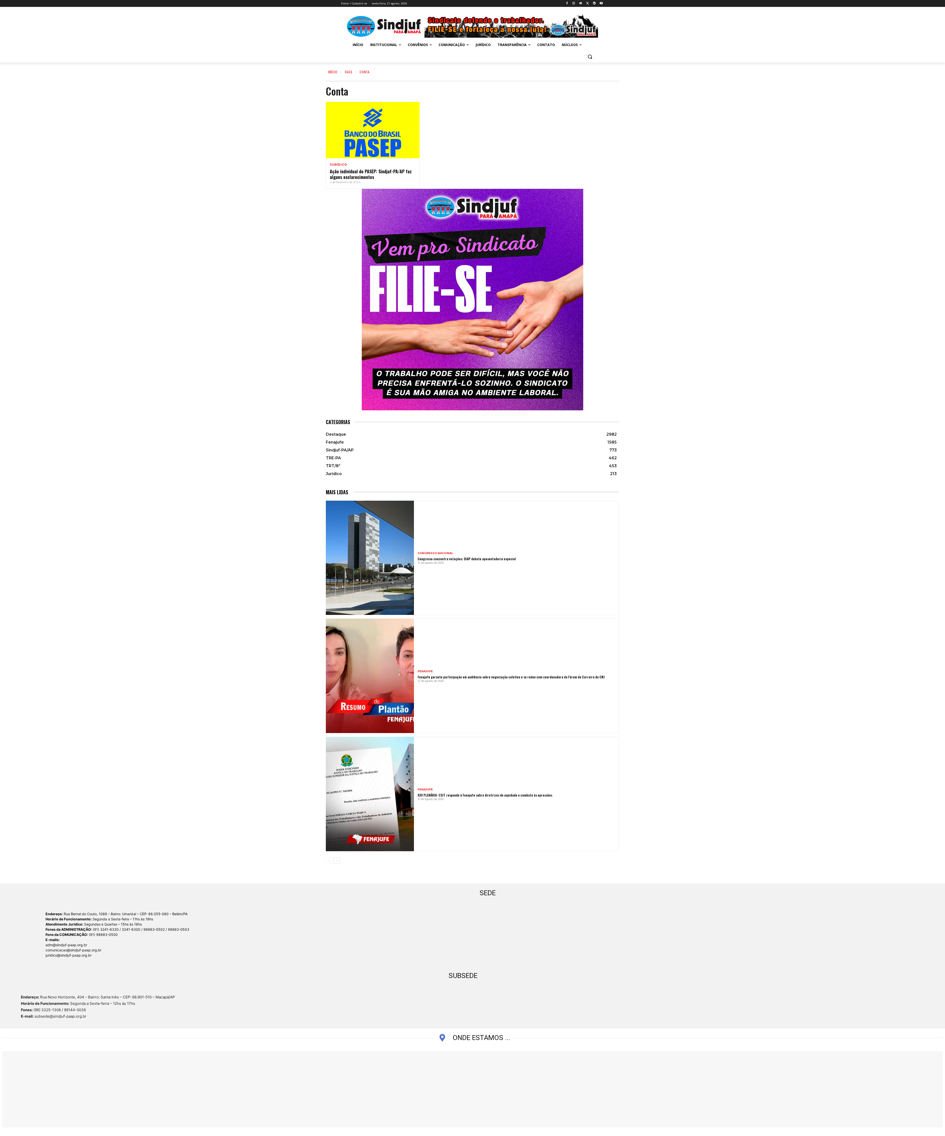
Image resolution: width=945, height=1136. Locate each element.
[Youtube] (601, 3)
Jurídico (338, 164)
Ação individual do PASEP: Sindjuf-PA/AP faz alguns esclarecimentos (371, 174)
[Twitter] (587, 3)
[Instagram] (574, 3)
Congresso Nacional (435, 553)
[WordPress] (594, 3)
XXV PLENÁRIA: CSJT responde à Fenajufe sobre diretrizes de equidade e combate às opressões (485, 795)
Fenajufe (425, 671)
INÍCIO (332, 71)
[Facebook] (567, 3)
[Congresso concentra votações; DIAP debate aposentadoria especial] (370, 558)
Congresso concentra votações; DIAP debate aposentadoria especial (467, 558)
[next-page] (337, 860)
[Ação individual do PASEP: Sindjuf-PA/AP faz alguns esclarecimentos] (373, 130)
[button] (590, 57)
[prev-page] (329, 860)
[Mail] (580, 3)
